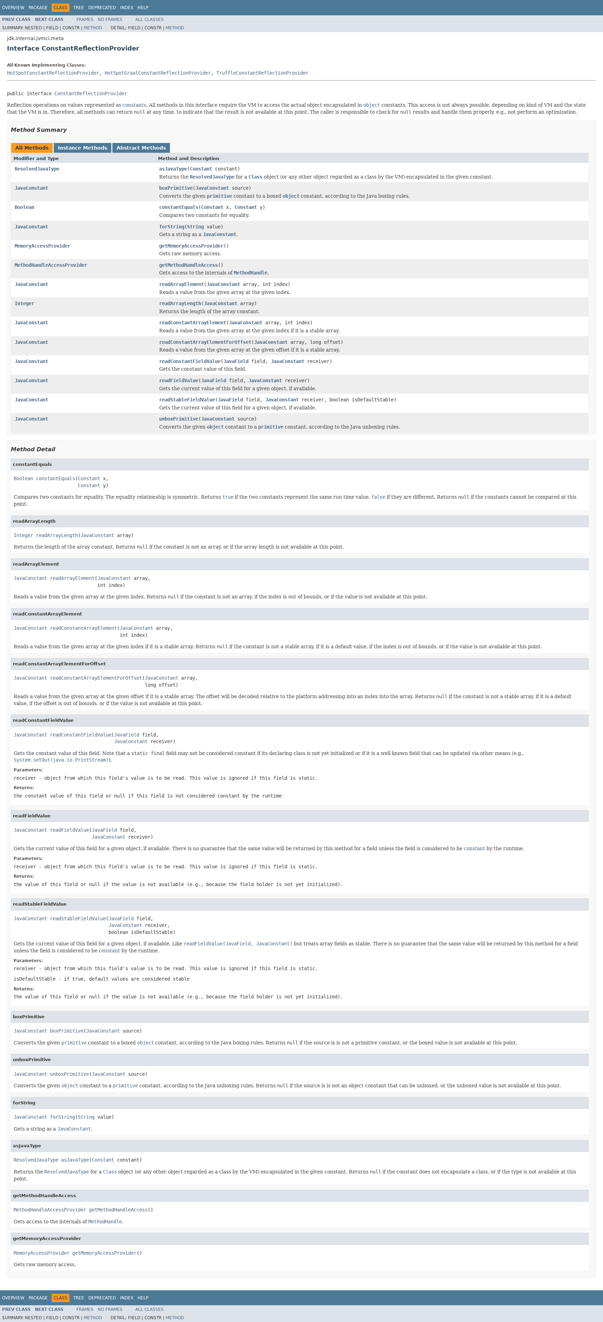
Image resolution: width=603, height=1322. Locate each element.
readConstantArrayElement (192, 322)
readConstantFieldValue (190, 361)
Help (142, 7)
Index (126, 7)
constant (474, 848)
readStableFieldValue (187, 399)
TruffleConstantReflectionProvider (262, 73)
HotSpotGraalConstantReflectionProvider (158, 73)
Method (93, 27)
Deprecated (102, 7)
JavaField (235, 361)
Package (38, 7)
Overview (13, 7)
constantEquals (178, 207)
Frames (85, 19)
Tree (78, 7)
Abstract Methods (141, 148)
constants (134, 105)
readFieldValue (178, 380)
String (195, 226)
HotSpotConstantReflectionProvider (53, 73)
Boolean (24, 207)
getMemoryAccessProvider (191, 246)
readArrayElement (181, 284)
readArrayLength (180, 303)
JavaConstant (31, 188)
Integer (24, 303)
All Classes (149, 19)
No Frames (110, 19)
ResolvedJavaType (37, 169)
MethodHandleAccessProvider (51, 265)
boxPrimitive (176, 188)
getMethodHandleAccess (188, 265)
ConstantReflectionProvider (90, 93)
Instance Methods (82, 148)
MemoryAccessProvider (42, 246)
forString (171, 226)
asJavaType (173, 169)
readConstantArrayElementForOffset (205, 342)
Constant (201, 169)
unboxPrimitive (178, 419)
